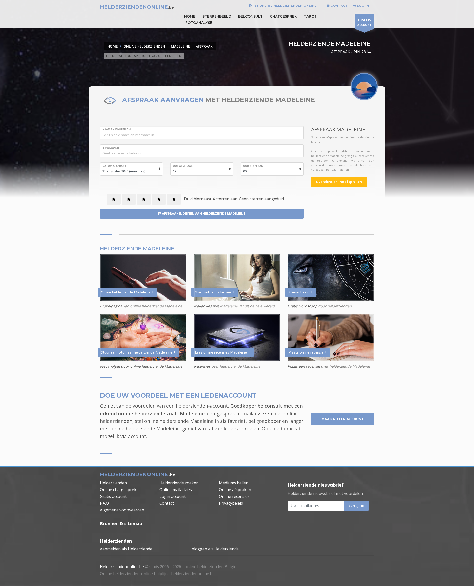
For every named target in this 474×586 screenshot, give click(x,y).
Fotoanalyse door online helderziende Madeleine (141, 366)
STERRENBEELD (216, 16)
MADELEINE (180, 46)
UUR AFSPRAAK (183, 165)
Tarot (310, 16)
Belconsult (250, 16)
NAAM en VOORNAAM (116, 129)
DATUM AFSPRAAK (114, 165)
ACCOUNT (364, 22)
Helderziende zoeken (178, 483)
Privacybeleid (231, 503)
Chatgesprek (283, 16)
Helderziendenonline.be (122, 566)
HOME (189, 16)
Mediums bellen (233, 483)
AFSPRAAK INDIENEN (203, 213)
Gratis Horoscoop (302, 306)
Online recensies (234, 496)
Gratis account (113, 496)
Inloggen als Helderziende (214, 549)
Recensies (202, 366)
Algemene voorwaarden (122, 510)
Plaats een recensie (304, 366)
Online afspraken (235, 489)
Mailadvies (203, 306)
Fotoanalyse (198, 23)
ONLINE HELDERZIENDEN (144, 46)
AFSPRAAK (204, 46)
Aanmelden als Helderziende (126, 549)
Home (112, 46)
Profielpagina (111, 306)
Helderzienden (113, 483)
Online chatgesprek (118, 489)
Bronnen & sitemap (121, 523)
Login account (172, 496)
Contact (166, 503)
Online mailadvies (175, 489)
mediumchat (286, 428)
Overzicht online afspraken (339, 181)
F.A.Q (104, 503)
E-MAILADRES (110, 147)
